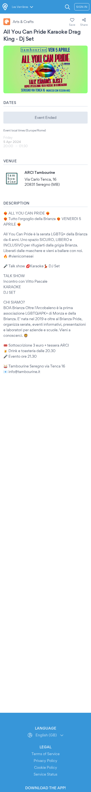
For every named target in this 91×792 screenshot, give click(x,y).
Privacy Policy (45, 760)
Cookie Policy (45, 767)
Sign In (81, 7)
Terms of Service (46, 754)
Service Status (45, 774)
